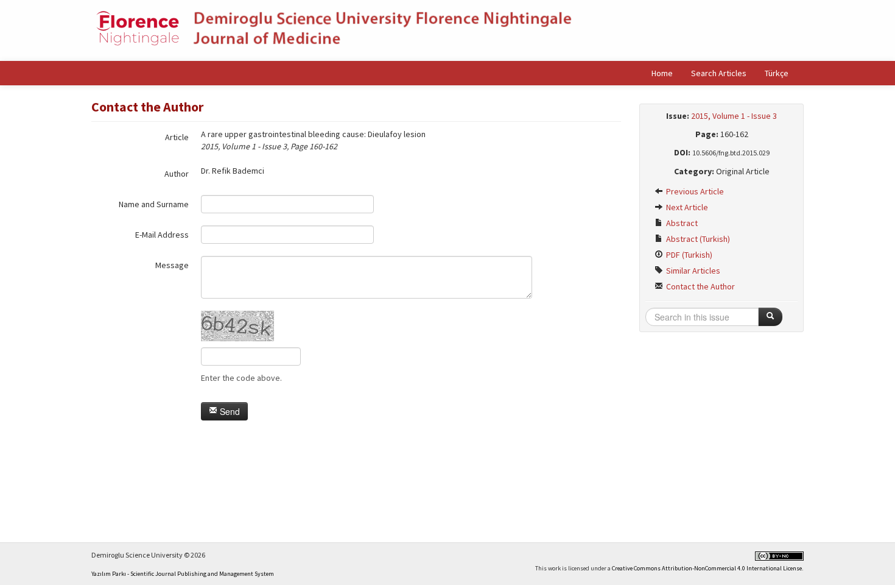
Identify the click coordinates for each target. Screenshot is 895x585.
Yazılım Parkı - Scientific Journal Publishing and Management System (182, 574)
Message (172, 265)
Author (176, 173)
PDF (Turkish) (688, 254)
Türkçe (776, 73)
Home (662, 73)
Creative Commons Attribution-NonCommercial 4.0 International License (707, 568)
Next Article (686, 207)
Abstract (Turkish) (697, 238)
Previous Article (694, 191)
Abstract (681, 223)
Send (228, 411)
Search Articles (718, 73)
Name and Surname (154, 204)
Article (177, 137)
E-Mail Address (162, 234)
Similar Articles (692, 270)
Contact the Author (699, 286)
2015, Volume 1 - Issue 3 (734, 115)
